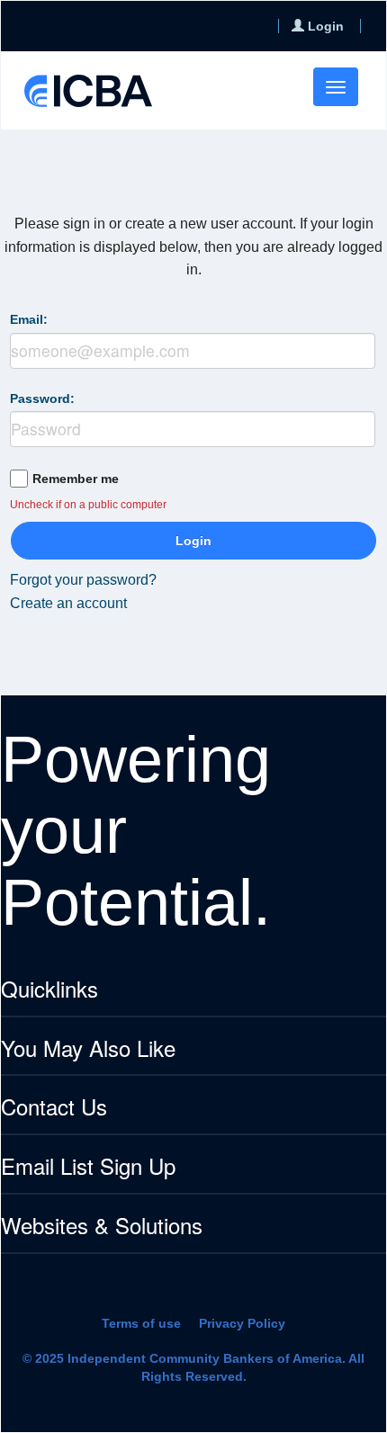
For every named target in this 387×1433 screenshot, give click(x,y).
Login (194, 540)
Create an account (68, 603)
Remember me (75, 478)
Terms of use (141, 1323)
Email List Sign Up (88, 1167)
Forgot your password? (83, 579)
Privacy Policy (242, 1323)
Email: (29, 319)
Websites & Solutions (101, 1226)
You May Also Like (88, 1049)
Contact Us (54, 1108)
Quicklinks (49, 990)
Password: (42, 398)
